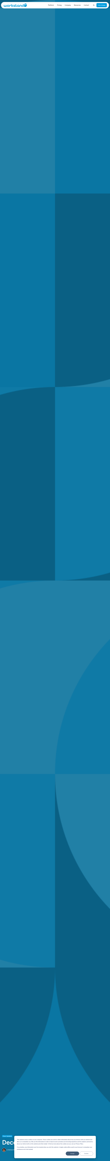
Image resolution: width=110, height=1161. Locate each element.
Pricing (59, 5)
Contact (86, 5)
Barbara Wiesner (13, 1150)
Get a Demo (101, 5)
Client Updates (7, 1136)
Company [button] (68, 5)
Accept (72, 1153)
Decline (86, 1153)
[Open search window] (94, 5)
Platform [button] (51, 5)
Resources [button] (77, 5)
